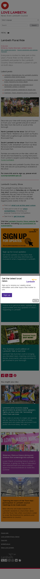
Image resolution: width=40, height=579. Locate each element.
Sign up (6, 295)
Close (35, 300)
